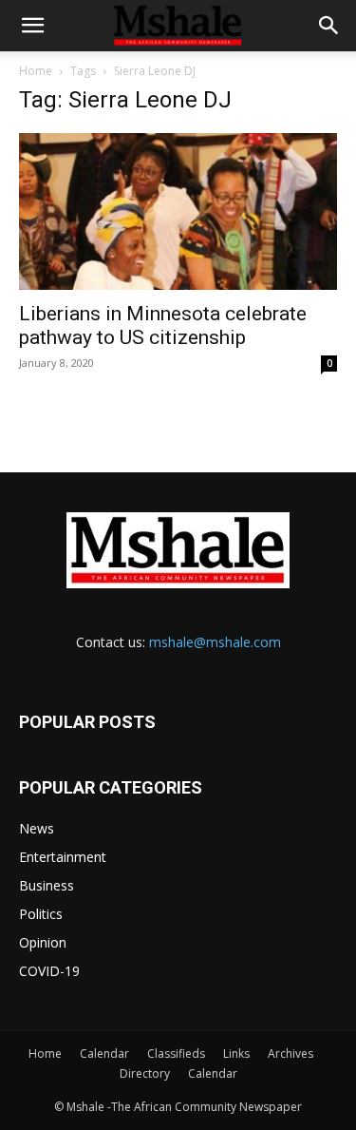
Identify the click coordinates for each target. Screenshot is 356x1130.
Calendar (104, 1053)
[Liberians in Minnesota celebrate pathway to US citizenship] (178, 211)
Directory (145, 1073)
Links (236, 1053)
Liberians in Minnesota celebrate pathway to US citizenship (163, 325)
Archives (290, 1053)
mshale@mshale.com (215, 642)
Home (35, 71)
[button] (32, 25)
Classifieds (176, 1053)
